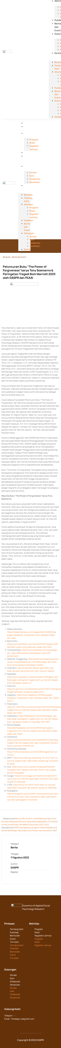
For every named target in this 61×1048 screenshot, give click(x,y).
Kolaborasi (15, 981)
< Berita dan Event (18, 257)
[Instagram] (17, 1024)
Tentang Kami (28, 200)
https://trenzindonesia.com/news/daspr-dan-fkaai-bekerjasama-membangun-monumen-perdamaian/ (32, 653)
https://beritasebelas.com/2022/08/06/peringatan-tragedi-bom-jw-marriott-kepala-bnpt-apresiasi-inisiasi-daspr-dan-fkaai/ (32, 730)
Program (39, 929)
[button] (55, 56)
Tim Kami (14, 941)
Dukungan (29, 166)
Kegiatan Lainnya (43, 935)
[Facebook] (6, 1024)
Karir (12, 978)
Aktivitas (29, 133)
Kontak (27, 185)
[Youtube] (23, 1024)
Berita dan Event (57, 27)
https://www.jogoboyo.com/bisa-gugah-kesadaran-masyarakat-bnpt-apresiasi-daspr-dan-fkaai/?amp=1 (33, 697)
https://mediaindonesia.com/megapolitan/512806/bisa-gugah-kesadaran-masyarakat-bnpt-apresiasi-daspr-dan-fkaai (32, 635)
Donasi (13, 975)
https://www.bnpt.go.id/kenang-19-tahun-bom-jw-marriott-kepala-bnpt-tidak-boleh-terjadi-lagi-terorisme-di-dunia (33, 760)
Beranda (28, 123)
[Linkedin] (12, 1024)
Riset (37, 932)
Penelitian (15, 984)
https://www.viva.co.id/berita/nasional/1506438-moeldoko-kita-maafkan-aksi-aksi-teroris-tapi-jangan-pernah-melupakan (32, 769)
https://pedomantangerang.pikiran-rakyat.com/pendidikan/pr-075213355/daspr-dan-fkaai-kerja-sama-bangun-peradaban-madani (33, 662)
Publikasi (29, 152)
